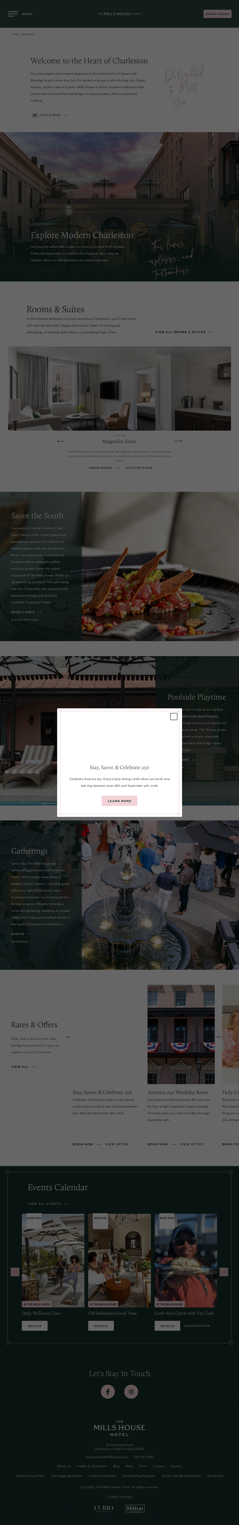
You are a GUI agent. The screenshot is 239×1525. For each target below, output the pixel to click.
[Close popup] (173, 716)
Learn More (119, 801)
